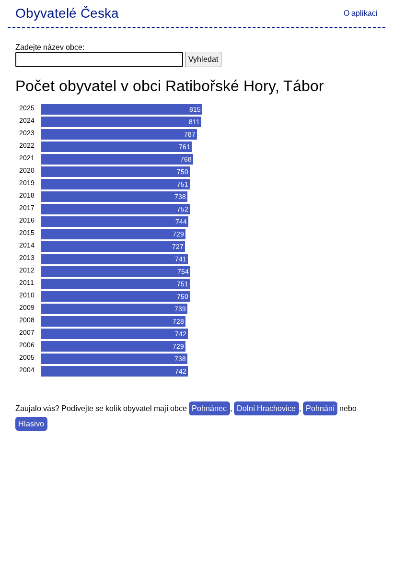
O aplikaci (361, 13)
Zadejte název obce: (49, 47)
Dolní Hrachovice (266, 408)
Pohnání (320, 408)
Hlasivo (31, 424)
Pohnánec (209, 408)
